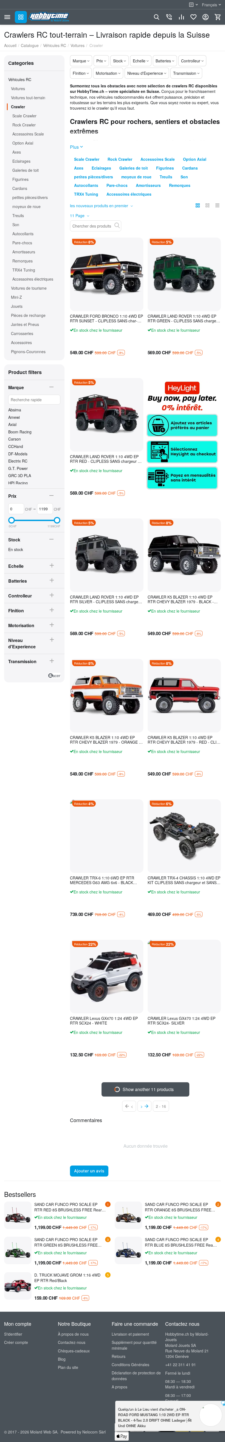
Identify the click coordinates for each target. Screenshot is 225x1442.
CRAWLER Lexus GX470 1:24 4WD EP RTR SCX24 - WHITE (104, 1020)
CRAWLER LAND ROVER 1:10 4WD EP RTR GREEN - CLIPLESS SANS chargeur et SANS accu (184, 318)
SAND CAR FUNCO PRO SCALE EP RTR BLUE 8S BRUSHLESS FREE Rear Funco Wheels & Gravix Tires (179, 1242)
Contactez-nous (71, 1342)
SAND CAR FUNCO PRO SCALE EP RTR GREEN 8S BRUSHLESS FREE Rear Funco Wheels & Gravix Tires (66, 1242)
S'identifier (13, 1334)
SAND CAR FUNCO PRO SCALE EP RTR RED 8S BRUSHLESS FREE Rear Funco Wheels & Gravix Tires (68, 1207)
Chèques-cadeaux (74, 1351)
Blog (62, 1359)
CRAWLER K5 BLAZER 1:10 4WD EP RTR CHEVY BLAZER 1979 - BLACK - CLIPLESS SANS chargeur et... (181, 599)
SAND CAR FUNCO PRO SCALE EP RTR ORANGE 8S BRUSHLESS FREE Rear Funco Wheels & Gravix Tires (178, 1207)
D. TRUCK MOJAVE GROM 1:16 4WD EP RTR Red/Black (67, 1277)
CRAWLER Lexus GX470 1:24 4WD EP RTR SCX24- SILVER (181, 1020)
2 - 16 (161, 1106)
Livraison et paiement (130, 1334)
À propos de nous (73, 1334)
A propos (119, 1387)
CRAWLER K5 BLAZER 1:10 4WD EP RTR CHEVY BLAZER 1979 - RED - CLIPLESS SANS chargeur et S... (183, 739)
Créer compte (16, 1342)
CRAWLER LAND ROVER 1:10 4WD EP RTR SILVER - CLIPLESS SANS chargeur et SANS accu (106, 599)
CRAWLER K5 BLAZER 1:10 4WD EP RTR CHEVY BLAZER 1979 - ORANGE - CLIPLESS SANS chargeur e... (105, 739)
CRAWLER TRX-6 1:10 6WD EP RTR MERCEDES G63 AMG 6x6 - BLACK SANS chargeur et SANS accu (102, 880)
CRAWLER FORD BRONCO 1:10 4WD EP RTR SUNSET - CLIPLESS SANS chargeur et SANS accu (106, 318)
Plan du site (68, 1367)
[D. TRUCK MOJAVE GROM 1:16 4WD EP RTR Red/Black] (18, 1286)
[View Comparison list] (181, 17)
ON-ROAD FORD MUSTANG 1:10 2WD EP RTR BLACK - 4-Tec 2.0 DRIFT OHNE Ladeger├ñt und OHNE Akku (155, 1417)
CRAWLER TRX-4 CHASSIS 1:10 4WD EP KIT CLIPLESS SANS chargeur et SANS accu (184, 880)
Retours (118, 1356)
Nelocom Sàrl (94, 1432)
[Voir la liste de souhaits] (193, 17)
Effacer (54, 675)
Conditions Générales (130, 1364)
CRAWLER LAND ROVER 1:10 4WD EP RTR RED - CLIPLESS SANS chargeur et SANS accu (105, 459)
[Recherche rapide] (117, 225)
